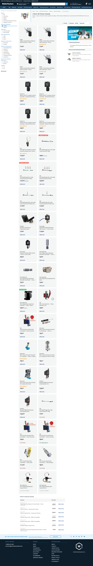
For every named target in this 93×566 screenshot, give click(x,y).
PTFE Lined (5, 42)
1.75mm (5, 25)
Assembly (3, 29)
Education (36, 552)
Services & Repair (38, 557)
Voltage (3, 65)
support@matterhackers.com (13, 546)
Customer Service (27, 0)
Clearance (72, 23)
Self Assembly (6, 32)
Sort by (76, 23)
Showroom (36, 548)
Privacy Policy (56, 557)
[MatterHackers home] (8, 4)
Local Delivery (56, 550)
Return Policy (55, 555)
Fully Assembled (6, 30)
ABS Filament (60, 7)
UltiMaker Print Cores (7, 22)
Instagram (76, 536)
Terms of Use (55, 559)
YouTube (84, 536)
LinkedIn (79, 536)
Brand (2, 13)
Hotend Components (6, 46)
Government (36, 555)
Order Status (55, 548)
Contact (54, 546)
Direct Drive (5, 62)
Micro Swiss (5, 16)
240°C (4, 36)
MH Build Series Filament (87, 7)
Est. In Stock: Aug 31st (43, 442)
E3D (4, 14)
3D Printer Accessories (43, 11)
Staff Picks (14, 7)
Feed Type (3, 60)
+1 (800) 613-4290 (34, 0)
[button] (23, 4)
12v (4, 67)
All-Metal (5, 44)
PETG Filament (67, 7)
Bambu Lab (35, 7)
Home (34, 11)
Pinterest (82, 536)
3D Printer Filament (28, 7)
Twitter (74, 536)
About (53, 544)
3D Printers (20, 7)
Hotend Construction (6, 41)
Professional (37, 550)
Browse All (3, 71)
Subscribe (55, 536)
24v (4, 68)
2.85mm (5, 27)
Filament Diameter (57, 11)
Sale (9, 7)
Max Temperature (5, 34)
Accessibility (55, 561)
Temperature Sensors (7, 55)
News (34, 546)
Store (37, 11)
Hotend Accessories (6, 59)
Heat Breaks (5, 50)
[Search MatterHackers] (66, 4)
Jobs (53, 553)
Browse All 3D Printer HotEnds (9, 10)
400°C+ (4, 39)
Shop (34, 544)
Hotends (50, 11)
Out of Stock (42, 417)
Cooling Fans (5, 57)
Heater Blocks (6, 52)
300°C (4, 37)
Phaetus (5, 17)
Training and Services (44, 7)
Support (35, 553)
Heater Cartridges (6, 53)
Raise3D (5, 19)
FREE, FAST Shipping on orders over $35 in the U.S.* (11, 0)
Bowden (5, 63)
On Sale (65, 23)
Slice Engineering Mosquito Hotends (10, 20)
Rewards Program (57, 552)
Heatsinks (5, 49)
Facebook (71, 536)
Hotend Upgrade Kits (7, 47)
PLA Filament (52, 7)
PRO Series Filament (76, 7)
